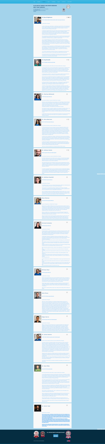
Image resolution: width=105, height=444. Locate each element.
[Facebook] (67, 17)
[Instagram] (70, 17)
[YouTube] (68, 17)
